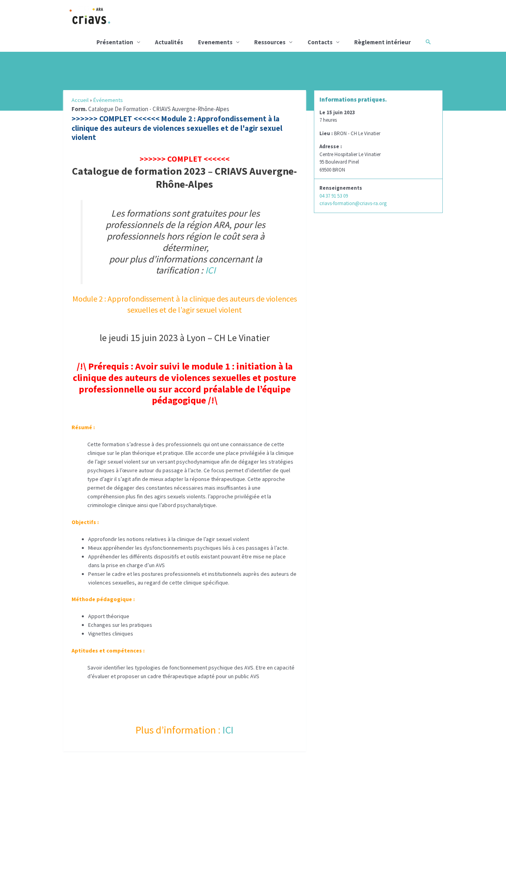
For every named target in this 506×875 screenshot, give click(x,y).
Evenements (215, 42)
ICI (209, 270)
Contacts (320, 42)
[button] (428, 42)
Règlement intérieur (382, 42)
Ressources (269, 42)
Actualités (169, 42)
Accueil (80, 100)
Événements (108, 100)
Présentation (114, 42)
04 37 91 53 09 (333, 195)
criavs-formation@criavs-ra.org (353, 203)
